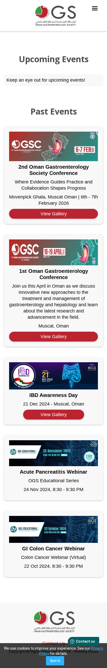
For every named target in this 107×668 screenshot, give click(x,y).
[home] (53, 16)
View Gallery (54, 213)
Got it (55, 661)
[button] (94, 15)
